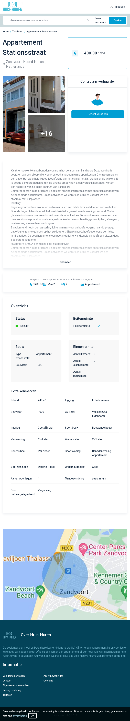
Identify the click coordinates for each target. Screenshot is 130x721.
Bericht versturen (98, 114)
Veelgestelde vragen (14, 676)
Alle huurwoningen (53, 676)
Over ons (48, 680)
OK (32, 715)
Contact (7, 680)
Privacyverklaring (12, 690)
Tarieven (7, 695)
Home (6, 31)
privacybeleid (20, 715)
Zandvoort (17, 31)
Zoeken (117, 20)
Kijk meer (65, 262)
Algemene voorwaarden (16, 685)
